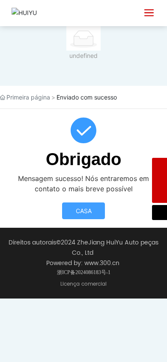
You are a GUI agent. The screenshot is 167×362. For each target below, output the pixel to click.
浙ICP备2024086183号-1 (83, 272)
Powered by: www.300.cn (82, 263)
